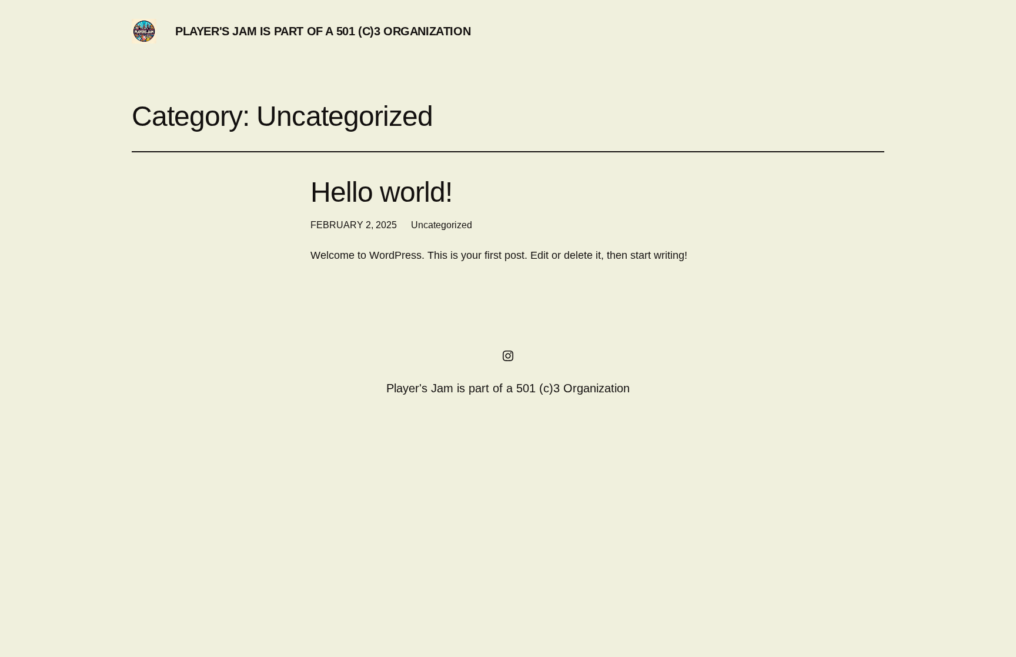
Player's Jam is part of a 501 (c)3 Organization (322, 31)
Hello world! (381, 192)
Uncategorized (441, 225)
